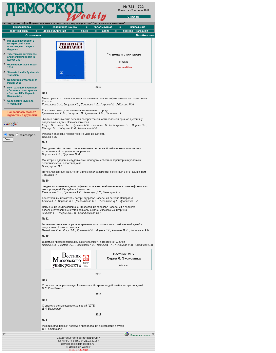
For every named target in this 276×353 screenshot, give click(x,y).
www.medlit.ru (124, 67)
